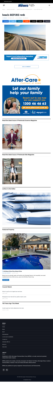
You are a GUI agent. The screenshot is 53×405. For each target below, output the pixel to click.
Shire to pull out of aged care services (12, 291)
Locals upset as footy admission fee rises (13, 308)
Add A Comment (26, 66)
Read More (5, 279)
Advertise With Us (6, 341)
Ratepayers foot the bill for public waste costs (14, 296)
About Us (4, 344)
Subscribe (4, 346)
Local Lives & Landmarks (7, 336)
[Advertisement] (26, 393)
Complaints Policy (27, 379)
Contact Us (4, 339)
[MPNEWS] (26, 5)
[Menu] (4, 5)
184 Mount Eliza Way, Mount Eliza (12, 271)
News (3, 329)
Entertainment (5, 334)
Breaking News (8, 1)
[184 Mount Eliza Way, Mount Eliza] (26, 251)
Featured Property (6, 273)
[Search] (49, 5)
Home (3, 326)
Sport (3, 331)
